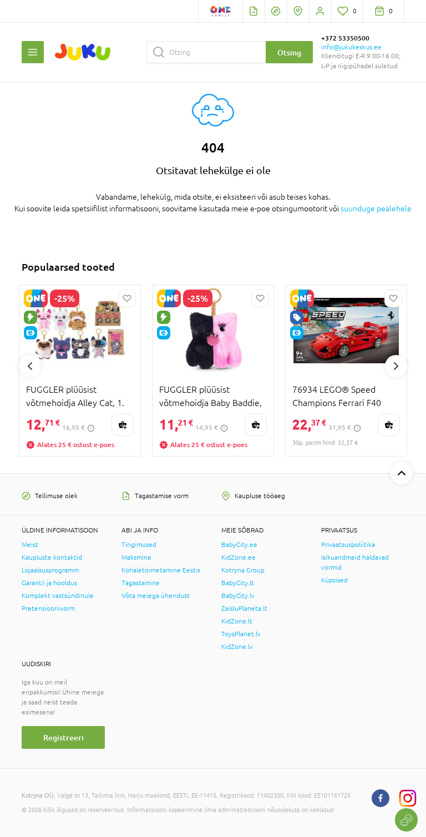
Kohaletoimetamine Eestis (160, 570)
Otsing (289, 52)
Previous (30, 366)
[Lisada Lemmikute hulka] (127, 298)
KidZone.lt (236, 621)
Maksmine (136, 557)
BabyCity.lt (237, 583)
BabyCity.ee (239, 545)
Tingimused (138, 545)
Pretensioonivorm (48, 608)
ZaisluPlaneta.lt (244, 608)
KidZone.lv (237, 647)
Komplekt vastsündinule (58, 596)
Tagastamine (140, 583)
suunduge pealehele (376, 208)
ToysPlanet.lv (241, 634)
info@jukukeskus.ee (351, 47)
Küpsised (334, 580)
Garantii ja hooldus (49, 583)
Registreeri (63, 737)
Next (396, 366)
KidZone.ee (238, 557)
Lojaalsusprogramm (50, 570)
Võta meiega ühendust (155, 596)
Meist (30, 545)
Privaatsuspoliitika (348, 545)
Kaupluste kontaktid (52, 557)
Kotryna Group (243, 570)
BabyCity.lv (238, 596)
